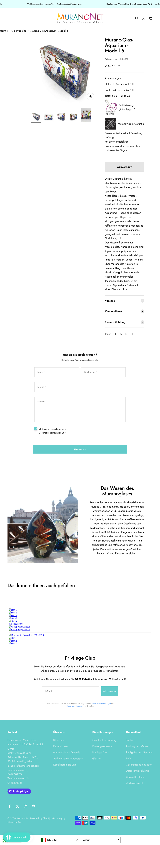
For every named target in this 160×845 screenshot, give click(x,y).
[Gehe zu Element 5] (86, 115)
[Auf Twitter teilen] (120, 334)
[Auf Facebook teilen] (115, 334)
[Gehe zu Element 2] (49, 117)
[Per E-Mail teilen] (131, 334)
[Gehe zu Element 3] (61, 117)
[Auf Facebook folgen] (10, 806)
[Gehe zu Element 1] (36, 117)
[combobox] (59, 840)
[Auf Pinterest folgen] (33, 806)
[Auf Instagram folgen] (25, 806)
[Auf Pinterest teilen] (126, 334)
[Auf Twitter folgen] (17, 806)
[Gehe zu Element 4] (74, 117)
